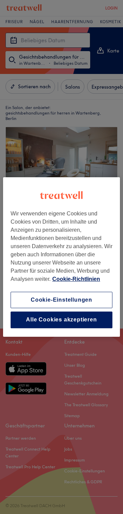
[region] (61, 257)
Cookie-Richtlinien (76, 279)
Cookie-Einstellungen (61, 300)
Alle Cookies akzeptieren (61, 320)
